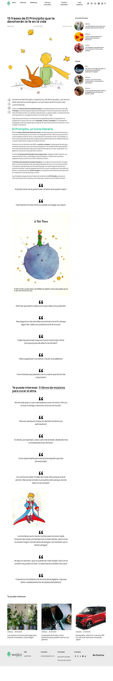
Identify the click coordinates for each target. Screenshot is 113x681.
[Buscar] (105, 3)
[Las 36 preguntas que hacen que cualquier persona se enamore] (79, 26)
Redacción (10, 26)
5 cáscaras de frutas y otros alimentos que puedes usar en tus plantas (55, 637)
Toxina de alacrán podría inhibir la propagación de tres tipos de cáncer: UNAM (95, 92)
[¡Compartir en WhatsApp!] (9, 112)
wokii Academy (79, 3)
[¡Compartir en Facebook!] (9, 100)
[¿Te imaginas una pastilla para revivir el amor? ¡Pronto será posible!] (79, 48)
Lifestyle (23, 2)
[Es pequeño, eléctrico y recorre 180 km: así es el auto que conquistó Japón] (91, 617)
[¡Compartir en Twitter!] (9, 104)
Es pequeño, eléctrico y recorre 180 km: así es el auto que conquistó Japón (90, 637)
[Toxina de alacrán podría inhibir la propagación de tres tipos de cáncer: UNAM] (79, 91)
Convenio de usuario (64, 660)
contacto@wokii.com (47, 656)
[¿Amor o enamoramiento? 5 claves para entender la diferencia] (79, 37)
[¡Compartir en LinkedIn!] (9, 108)
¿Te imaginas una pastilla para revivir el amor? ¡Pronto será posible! (94, 49)
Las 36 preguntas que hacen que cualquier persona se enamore (95, 27)
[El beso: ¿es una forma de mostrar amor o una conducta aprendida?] (79, 80)
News (14, 2)
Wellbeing (33, 2)
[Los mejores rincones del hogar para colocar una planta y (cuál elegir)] (22, 617)
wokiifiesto (27, 656)
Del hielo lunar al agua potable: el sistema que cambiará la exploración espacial (95, 70)
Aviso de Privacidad (64, 657)
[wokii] (8, 3)
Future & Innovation (47, 3)
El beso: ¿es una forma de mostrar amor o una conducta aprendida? (94, 81)
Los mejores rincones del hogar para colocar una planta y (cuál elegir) (22, 636)
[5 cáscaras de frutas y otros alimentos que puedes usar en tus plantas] (56, 617)
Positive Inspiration (64, 3)
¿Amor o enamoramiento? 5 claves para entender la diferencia (93, 38)
